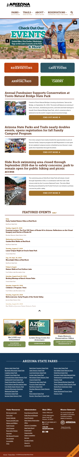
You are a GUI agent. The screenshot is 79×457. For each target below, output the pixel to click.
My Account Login (11, 413)
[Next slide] (72, 41)
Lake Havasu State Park (36, 370)
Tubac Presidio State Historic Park (65, 384)
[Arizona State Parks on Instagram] (45, 432)
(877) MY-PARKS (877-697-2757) (49, 423)
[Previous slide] (7, 41)
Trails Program (10, 425)
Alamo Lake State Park (12, 368)
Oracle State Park (35, 380)
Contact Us (27, 445)
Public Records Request (31, 415)
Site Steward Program (12, 436)
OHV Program (10, 428)
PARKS (15, 13)
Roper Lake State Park (61, 368)
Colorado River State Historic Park (16, 377)
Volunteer (9, 433)
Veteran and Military (12, 423)
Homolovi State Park (11, 394)
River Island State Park (36, 394)
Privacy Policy (11, 454)
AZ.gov (5, 454)
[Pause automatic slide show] (75, 22)
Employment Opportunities (28, 432)
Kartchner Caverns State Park (38, 368)
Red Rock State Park (35, 387)
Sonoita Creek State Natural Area (64, 375)
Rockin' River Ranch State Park (39, 396)
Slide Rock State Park (61, 373)
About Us (27, 443)
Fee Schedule (10, 438)
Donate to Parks (28, 440)
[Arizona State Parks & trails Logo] (14, 4)
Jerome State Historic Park (13, 396)
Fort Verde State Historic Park (14, 387)
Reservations (58, 13)
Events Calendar (11, 418)
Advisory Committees (30, 425)
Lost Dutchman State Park (37, 373)
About (39, 13)
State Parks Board (29, 428)
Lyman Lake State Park (36, 375)
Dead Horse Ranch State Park (14, 382)
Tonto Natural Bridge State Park (64, 382)
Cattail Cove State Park (12, 375)
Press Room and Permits (31, 413)
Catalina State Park (11, 373)
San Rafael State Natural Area (63, 370)
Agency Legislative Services (29, 437)
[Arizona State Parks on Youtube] (47, 432)
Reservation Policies (12, 431)
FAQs (7, 443)
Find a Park (9, 415)
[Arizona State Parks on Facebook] (43, 432)
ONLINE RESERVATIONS (47, 427)
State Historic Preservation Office (31, 422)
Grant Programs (28, 418)
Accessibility (9, 441)
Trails (27, 13)
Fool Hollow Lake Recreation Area (16, 384)
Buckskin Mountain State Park (14, 370)
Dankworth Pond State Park (14, 380)
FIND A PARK (74, 451)
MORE (54, 212)
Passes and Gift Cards (12, 420)
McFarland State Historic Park (39, 377)
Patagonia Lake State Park (37, 382)
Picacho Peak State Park (37, 384)
